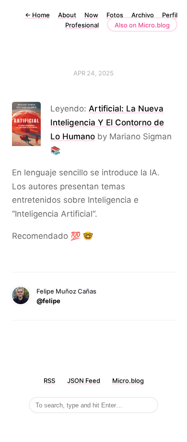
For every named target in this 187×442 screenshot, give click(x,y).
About (67, 15)
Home (37, 15)
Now (91, 15)
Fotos (114, 15)
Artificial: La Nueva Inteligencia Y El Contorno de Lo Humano (107, 122)
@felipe (48, 301)
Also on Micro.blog (142, 25)
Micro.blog (128, 380)
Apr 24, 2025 (93, 73)
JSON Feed (83, 380)
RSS (49, 380)
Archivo (142, 15)
